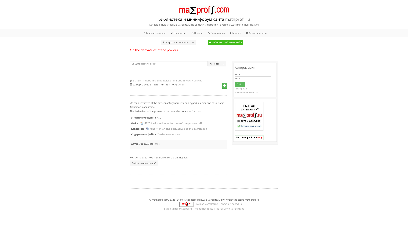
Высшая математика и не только (152, 80)
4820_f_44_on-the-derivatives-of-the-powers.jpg (178, 128)
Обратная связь (257, 32)
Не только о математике (230, 208)
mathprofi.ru (237, 19)
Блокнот (236, 32)
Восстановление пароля (247, 92)
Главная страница (156, 32)
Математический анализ (187, 80)
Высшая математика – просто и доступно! (218, 203)
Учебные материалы (169, 134)
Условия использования (178, 208)
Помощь (198, 32)
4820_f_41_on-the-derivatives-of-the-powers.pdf (173, 123)
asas (157, 143)
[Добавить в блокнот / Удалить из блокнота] (224, 86)
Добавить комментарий (144, 163)
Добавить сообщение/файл (226, 42)
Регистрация (217, 32)
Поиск (215, 63)
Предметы (179, 32)
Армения (180, 84)
